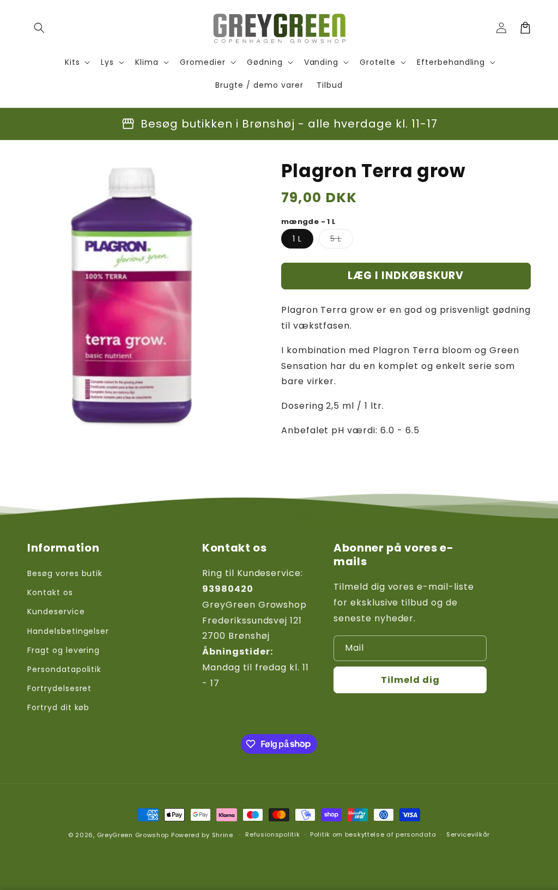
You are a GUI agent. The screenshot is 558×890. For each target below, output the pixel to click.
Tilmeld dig (410, 680)
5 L (341, 241)
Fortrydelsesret (59, 688)
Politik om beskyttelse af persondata (373, 834)
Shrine (222, 835)
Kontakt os (50, 592)
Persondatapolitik (64, 669)
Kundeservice (56, 611)
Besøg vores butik (64, 573)
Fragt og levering (63, 650)
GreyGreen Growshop (133, 835)
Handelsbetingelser (68, 631)
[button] (39, 28)
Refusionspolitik (272, 834)
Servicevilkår (468, 834)
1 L (297, 238)
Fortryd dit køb (58, 707)
